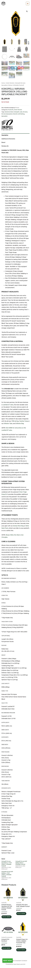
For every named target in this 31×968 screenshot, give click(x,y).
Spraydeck (4, 116)
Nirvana (25, 112)
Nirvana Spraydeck (7, 114)
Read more (6, 916)
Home (3, 83)
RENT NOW (7, 960)
